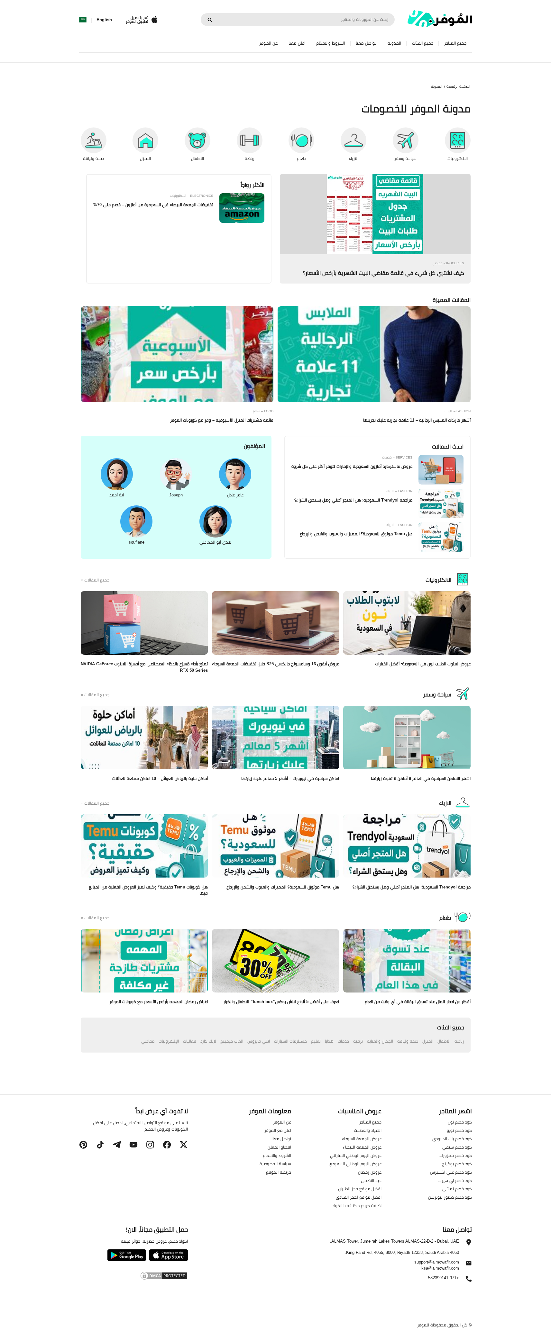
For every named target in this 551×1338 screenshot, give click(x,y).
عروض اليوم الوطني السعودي (355, 1163)
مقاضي (147, 1041)
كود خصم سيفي (457, 1147)
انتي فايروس (258, 1041)
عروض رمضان (369, 1172)
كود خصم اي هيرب (455, 1180)
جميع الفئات (422, 43)
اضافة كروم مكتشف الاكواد (356, 1205)
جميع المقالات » (95, 580)
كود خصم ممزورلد (455, 1155)
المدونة (394, 43)
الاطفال (443, 1041)
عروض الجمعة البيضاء (362, 1147)
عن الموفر (268, 43)
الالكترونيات (438, 580)
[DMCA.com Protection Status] (133, 1276)
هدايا (329, 1041)
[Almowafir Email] (468, 1265)
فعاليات (189, 1041)
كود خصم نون (460, 1122)
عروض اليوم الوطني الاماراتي (355, 1155)
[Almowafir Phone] (468, 1280)
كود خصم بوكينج (457, 1163)
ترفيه (358, 1041)
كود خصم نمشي (457, 1189)
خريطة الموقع (278, 1172)
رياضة (459, 1041)
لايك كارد (208, 1041)
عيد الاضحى (371, 1180)
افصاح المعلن (279, 1147)
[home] (440, 19)
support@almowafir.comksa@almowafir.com (436, 1265)
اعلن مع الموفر (277, 1130)
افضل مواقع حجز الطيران (359, 1189)
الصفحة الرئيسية (458, 86)
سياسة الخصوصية (275, 1163)
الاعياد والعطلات (367, 1130)
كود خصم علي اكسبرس (451, 1172)
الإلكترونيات (169, 1041)
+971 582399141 (443, 1278)
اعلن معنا (297, 43)
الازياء (445, 803)
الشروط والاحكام (330, 43)
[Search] (209, 19)
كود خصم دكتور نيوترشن (450, 1197)
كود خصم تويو (459, 1130)
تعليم (316, 1041)
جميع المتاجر (455, 43)
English (104, 20)
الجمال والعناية (380, 1041)
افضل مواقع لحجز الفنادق (358, 1197)
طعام (445, 918)
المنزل (427, 1041)
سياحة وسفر (437, 694)
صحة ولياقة (407, 1041)
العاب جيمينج (231, 1041)
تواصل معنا (366, 43)
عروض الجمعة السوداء (361, 1138)
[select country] (83, 20)
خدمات (343, 1041)
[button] (183, 1145)
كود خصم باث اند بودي (452, 1138)
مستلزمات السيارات (290, 1041)
